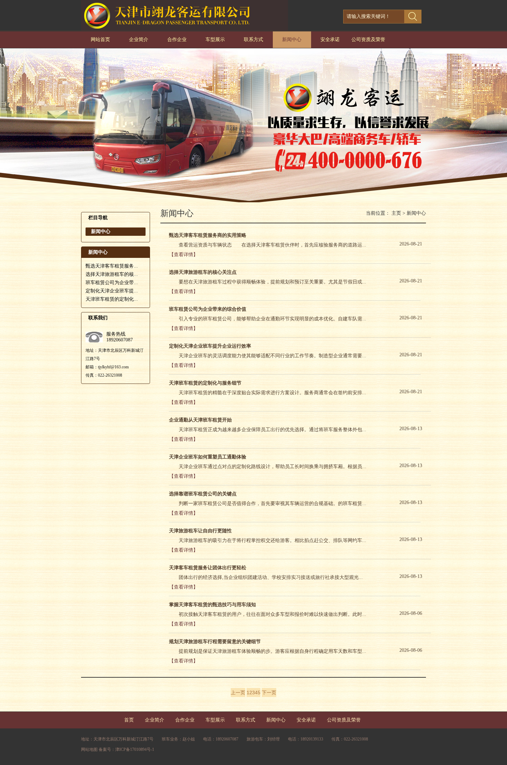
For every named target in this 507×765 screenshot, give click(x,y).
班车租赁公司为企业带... (112, 282)
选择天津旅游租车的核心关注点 (203, 272)
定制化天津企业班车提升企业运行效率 (210, 346)
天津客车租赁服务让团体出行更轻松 (207, 567)
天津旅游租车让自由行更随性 (200, 530)
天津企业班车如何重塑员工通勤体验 (207, 456)
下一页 (269, 692)
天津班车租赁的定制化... (112, 299)
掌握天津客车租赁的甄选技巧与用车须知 (212, 604)
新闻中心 (291, 39)
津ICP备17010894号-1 (134, 749)
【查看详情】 (183, 254)
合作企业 (177, 39)
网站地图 (89, 749)
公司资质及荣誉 (368, 39)
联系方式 (253, 39)
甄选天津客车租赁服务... (112, 266)
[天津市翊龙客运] (184, 29)
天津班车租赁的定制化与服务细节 (205, 383)
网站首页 (100, 39)
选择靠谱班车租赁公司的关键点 (203, 493)
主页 (396, 213)
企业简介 (138, 39)
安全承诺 (330, 39)
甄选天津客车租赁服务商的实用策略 (207, 235)
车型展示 (215, 39)
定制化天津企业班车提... (112, 290)
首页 (129, 720)
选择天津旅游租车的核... (112, 274)
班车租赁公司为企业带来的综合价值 (207, 309)
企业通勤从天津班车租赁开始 (200, 420)
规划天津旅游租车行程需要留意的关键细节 (215, 641)
